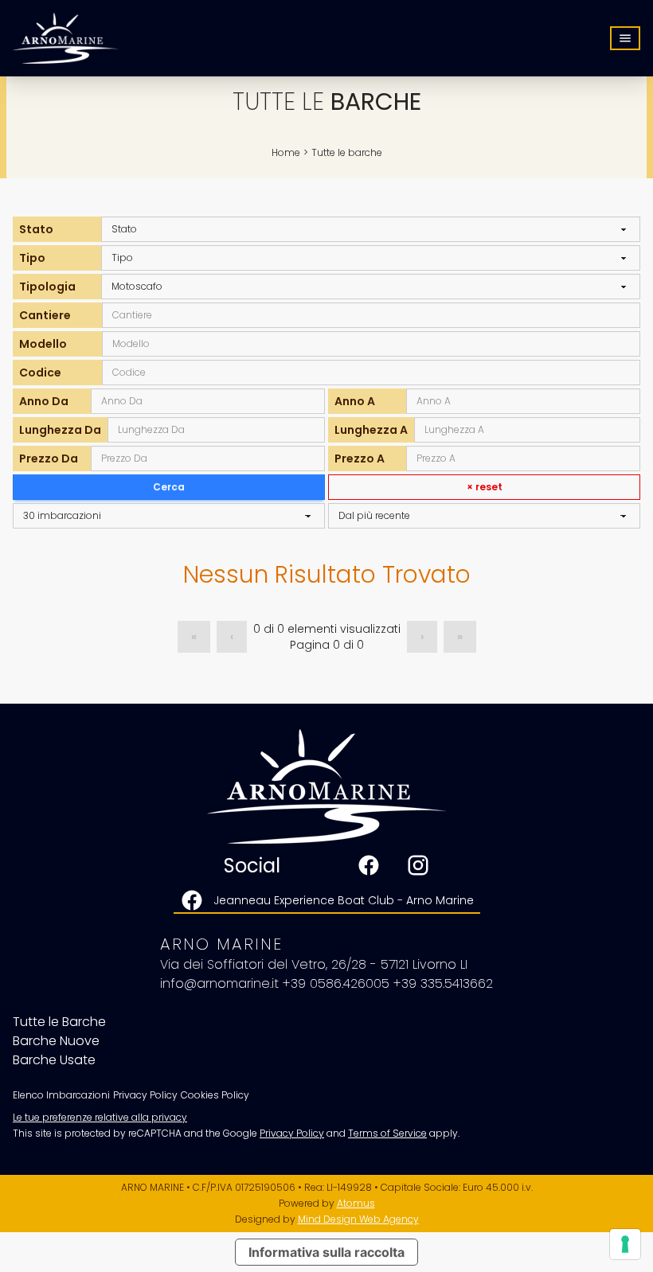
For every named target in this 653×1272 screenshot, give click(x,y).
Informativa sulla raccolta (326, 1252)
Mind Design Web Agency (358, 1219)
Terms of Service (387, 1133)
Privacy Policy (292, 1133)
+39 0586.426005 (336, 983)
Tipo (32, 258)
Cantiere (45, 315)
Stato (36, 229)
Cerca (169, 487)
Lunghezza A (371, 430)
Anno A (354, 401)
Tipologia (47, 287)
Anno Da (43, 401)
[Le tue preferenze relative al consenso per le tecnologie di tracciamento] (625, 1244)
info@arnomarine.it (219, 983)
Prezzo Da (48, 458)
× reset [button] (484, 487)
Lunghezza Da (60, 430)
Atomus (356, 1203)
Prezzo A (359, 458)
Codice (40, 372)
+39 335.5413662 (443, 983)
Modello (43, 344)
